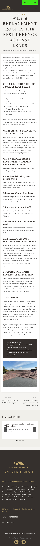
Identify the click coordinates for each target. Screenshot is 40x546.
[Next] (34, 429)
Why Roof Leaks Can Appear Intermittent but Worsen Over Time (30, 401)
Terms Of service (25, 538)
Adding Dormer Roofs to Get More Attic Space (10, 400)
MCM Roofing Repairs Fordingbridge (14, 50)
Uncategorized (20, 14)
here (11, 345)
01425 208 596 (30, 2)
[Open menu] (36, 8)
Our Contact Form (8, 522)
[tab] (16, 440)
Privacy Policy (13, 538)
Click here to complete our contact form (19, 350)
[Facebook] (16, 542)
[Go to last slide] (5, 429)
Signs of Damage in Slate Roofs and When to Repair (19, 425)
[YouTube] (23, 542)
